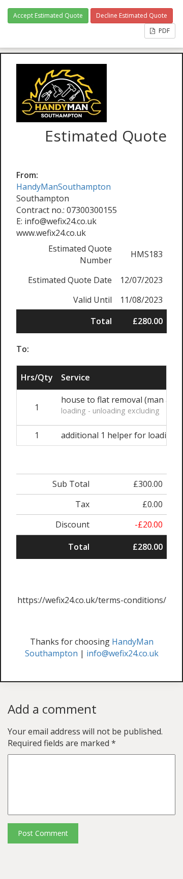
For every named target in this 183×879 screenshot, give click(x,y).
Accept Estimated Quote (48, 15)
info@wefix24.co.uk (122, 653)
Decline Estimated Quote (131, 15)
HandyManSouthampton (63, 186)
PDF (163, 30)
